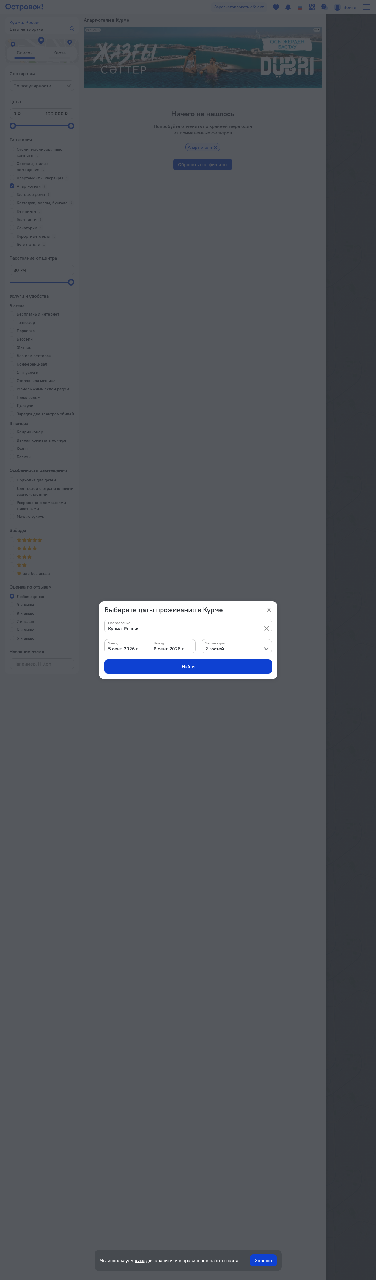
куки (140, 1260)
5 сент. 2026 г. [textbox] (123, 649)
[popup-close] (269, 609)
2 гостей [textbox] (214, 649)
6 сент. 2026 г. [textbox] (169, 649)
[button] (266, 628)
